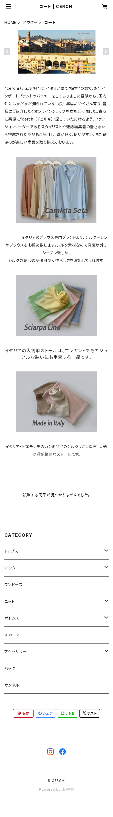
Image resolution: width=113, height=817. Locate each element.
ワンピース (13, 584)
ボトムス (11, 618)
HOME (10, 22)
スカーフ (11, 635)
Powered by (50, 789)
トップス (11, 551)
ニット (9, 601)
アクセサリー (15, 651)
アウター (30, 22)
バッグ (9, 668)
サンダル (11, 685)
